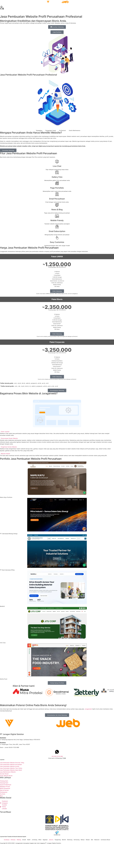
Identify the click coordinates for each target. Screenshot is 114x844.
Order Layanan (5, 431)
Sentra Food (3, 679)
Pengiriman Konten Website (9, 447)
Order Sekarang (57, 291)
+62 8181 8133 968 (57, 756)
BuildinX (2, 606)
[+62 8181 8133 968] (57, 752)
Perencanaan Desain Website (9, 438)
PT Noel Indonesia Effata (7, 570)
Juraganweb (88, 709)
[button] (57, 13)
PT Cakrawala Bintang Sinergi (8, 533)
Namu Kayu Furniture (6, 497)
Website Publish (5, 453)
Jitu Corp (3, 642)
